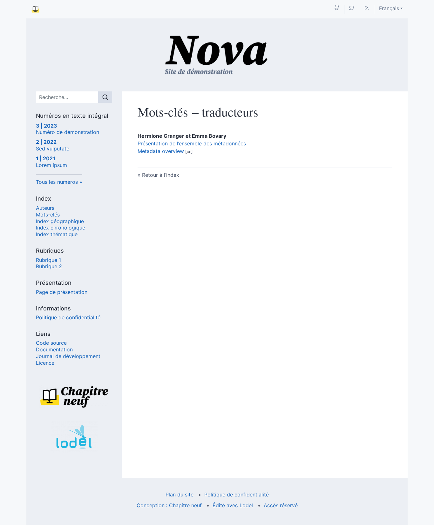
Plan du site (179, 494)
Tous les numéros (57, 182)
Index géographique (60, 221)
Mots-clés (48, 214)
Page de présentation (61, 292)
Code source (51, 343)
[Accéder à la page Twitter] (352, 8)
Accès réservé (281, 505)
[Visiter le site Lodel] (74, 437)
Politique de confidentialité (68, 317)
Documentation (54, 349)
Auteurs (45, 208)
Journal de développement (68, 356)
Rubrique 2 (49, 266)
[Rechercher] (105, 97)
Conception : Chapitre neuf (169, 505)
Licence (45, 363)
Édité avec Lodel (233, 505)
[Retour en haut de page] (429, 4)
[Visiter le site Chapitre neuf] (74, 396)
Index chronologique (60, 227)
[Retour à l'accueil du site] (217, 55)
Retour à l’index (160, 175)
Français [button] (389, 8)
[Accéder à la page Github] (337, 8)
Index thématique (57, 234)
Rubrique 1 (48, 260)
